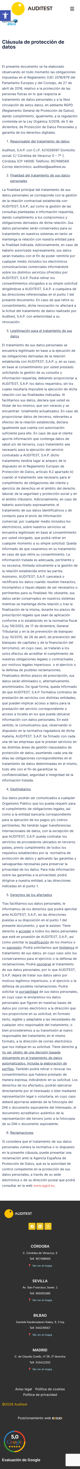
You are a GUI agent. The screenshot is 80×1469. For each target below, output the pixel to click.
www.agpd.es (43, 1185)
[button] (5, 15)
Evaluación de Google (21, 1460)
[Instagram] (48, 1226)
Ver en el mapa (40, 1265)
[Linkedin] (40, 1226)
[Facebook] (32, 1226)
